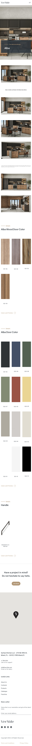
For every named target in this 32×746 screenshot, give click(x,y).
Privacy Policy (24, 743)
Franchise (4, 694)
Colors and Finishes (7, 313)
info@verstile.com (6, 668)
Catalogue (4, 691)
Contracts (4, 685)
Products (4, 688)
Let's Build (16, 583)
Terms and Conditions (7, 743)
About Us (4, 682)
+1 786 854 (6, 661)
